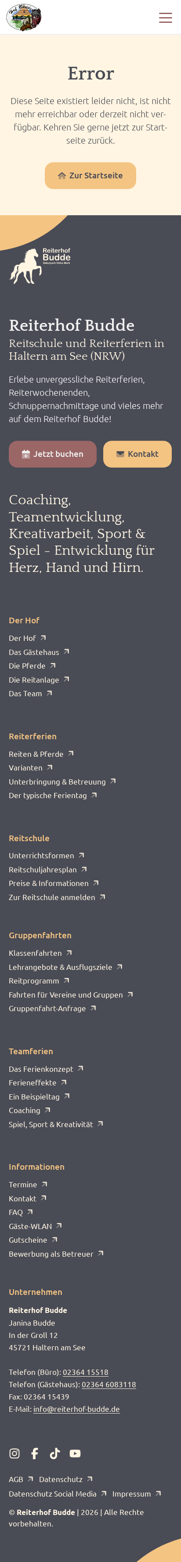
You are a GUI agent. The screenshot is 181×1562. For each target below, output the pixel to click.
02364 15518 (86, 1371)
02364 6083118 (109, 1383)
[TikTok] (55, 1453)
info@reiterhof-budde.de (76, 1408)
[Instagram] (14, 1453)
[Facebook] (34, 1453)
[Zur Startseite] (23, 17)
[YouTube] (75, 1453)
